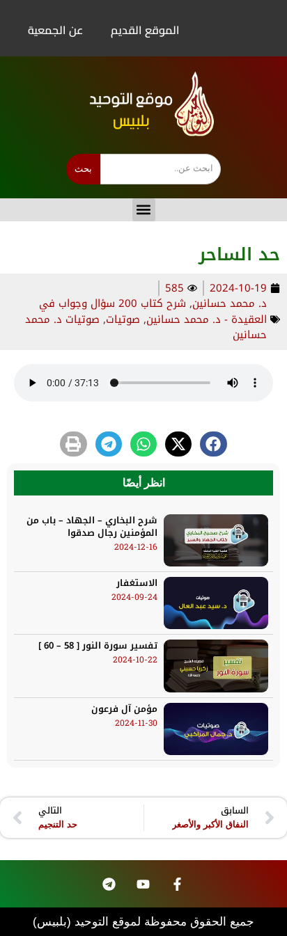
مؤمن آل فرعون (124, 708)
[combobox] (160, 169)
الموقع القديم (145, 29)
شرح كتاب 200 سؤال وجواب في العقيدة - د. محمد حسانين (153, 311)
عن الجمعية (55, 29)
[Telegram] (108, 884)
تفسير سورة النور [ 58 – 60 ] (97, 645)
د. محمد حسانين (229, 303)
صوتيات (123, 319)
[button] (143, 209)
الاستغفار (136, 583)
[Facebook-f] (177, 884)
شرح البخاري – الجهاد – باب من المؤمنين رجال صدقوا (91, 526)
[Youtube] (143, 884)
